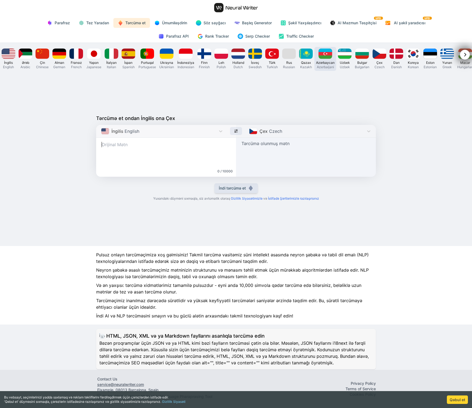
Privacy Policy (363, 383)
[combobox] (101, 131)
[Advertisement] (236, 91)
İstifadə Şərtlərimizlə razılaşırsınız (293, 198)
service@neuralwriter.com (120, 384)
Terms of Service (361, 388)
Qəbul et (457, 399)
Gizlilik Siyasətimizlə (246, 198)
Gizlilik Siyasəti (173, 402)
